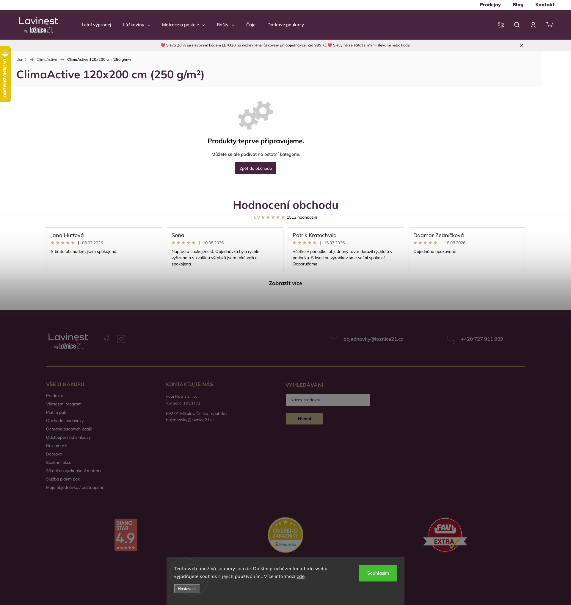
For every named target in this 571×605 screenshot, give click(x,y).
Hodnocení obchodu (285, 204)
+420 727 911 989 (482, 339)
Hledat (304, 418)
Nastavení (187, 589)
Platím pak (56, 412)
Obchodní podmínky (65, 420)
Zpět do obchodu (256, 168)
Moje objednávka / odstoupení (74, 487)
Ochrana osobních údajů (69, 429)
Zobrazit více (285, 283)
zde (301, 576)
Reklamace (56, 445)
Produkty (54, 395)
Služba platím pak (63, 479)
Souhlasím (378, 573)
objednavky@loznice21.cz (373, 339)
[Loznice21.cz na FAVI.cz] (445, 535)
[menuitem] (490, 4)
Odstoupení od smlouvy (68, 437)
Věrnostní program (63, 404)
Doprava (54, 454)
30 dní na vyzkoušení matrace (74, 470)
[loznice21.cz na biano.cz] (126, 535)
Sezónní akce (58, 462)
